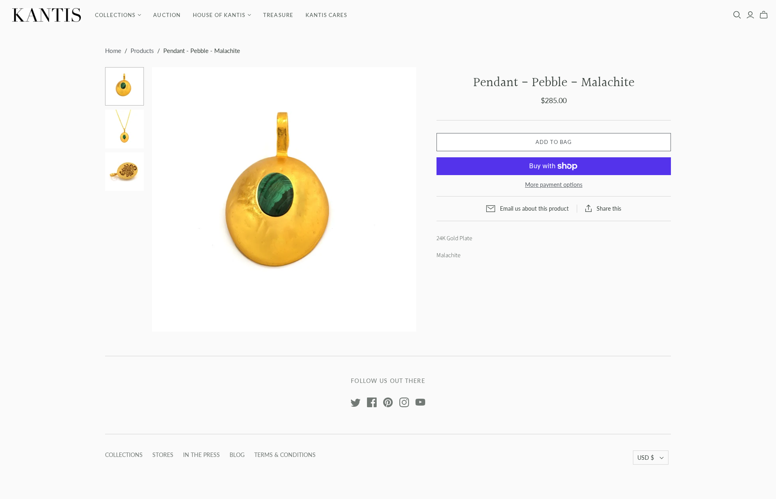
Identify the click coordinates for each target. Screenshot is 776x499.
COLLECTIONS (115, 15)
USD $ (645, 457)
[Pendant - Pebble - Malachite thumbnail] (124, 86)
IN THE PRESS (201, 454)
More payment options (553, 184)
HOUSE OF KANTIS (219, 15)
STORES (162, 454)
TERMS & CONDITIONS (285, 454)
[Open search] (737, 15)
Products (142, 50)
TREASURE (278, 15)
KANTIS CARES (326, 15)
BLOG (237, 454)
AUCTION (166, 15)
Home (113, 50)
